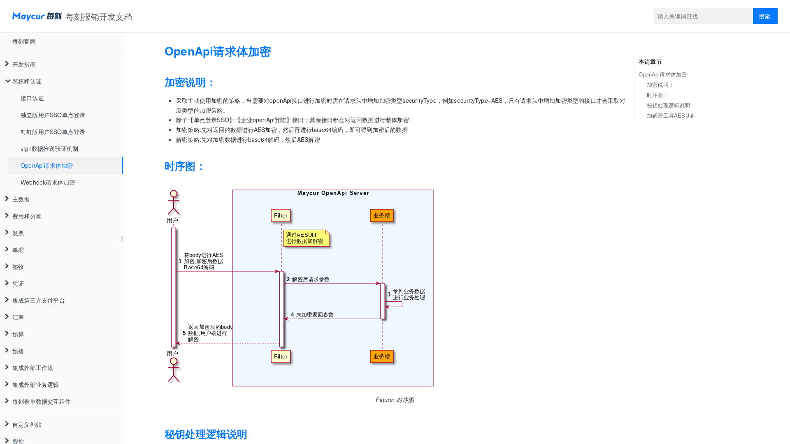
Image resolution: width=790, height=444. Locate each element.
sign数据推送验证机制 (49, 148)
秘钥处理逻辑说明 (668, 105)
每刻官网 (24, 41)
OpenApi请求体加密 (47, 165)
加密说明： (660, 84)
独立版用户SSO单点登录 (53, 115)
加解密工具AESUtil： (673, 115)
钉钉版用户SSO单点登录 (53, 131)
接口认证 (32, 98)
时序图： (658, 95)
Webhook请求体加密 (48, 182)
